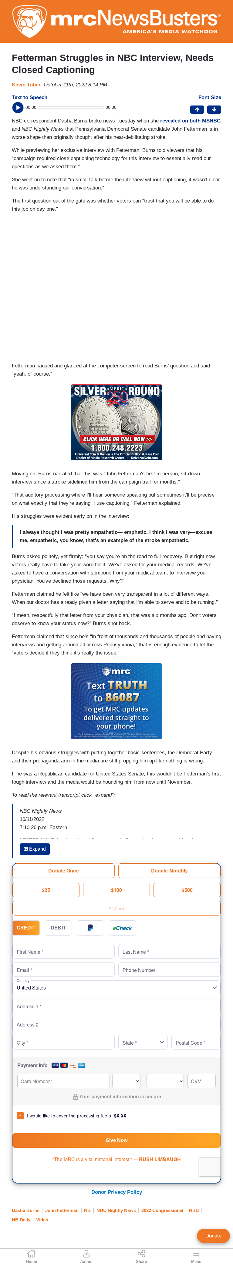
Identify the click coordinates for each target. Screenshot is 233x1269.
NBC (194, 1210)
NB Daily (21, 1219)
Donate (213, 1236)
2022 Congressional (162, 1210)
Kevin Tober (26, 85)
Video (42, 1219)
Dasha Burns (25, 1210)
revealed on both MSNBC (190, 121)
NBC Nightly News (116, 1210)
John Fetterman (62, 1210)
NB (87, 1210)
